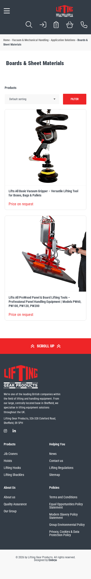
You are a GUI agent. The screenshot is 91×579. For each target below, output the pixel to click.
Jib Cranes (11, 454)
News (52, 454)
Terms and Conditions (63, 497)
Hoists (8, 461)
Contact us (56, 461)
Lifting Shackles (14, 475)
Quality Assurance (15, 504)
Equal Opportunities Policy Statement (66, 505)
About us (9, 497)
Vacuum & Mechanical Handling (30, 40)
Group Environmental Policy (67, 525)
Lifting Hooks (12, 468)
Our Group (10, 511)
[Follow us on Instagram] (5, 431)
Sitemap (54, 475)
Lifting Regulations (61, 468)
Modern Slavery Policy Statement (63, 516)
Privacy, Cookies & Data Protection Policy (64, 533)
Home (6, 40)
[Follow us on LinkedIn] (14, 431)
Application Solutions (63, 40)
